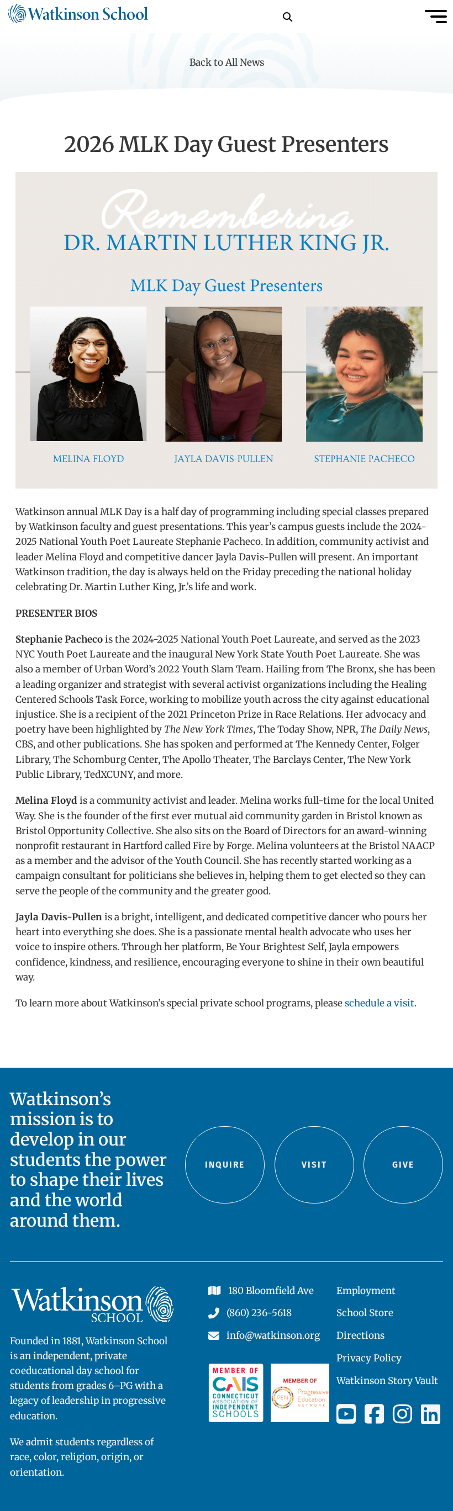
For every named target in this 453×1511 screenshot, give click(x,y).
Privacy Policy (369, 1358)
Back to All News (226, 62)
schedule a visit (379, 1003)
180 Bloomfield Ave (271, 1291)
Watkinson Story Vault (387, 1381)
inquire (225, 1164)
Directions (360, 1335)
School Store (364, 1313)
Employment (366, 1291)
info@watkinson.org (273, 1335)
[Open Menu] (436, 16)
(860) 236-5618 (259, 1313)
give (403, 1164)
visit (314, 1164)
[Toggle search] (287, 16)
